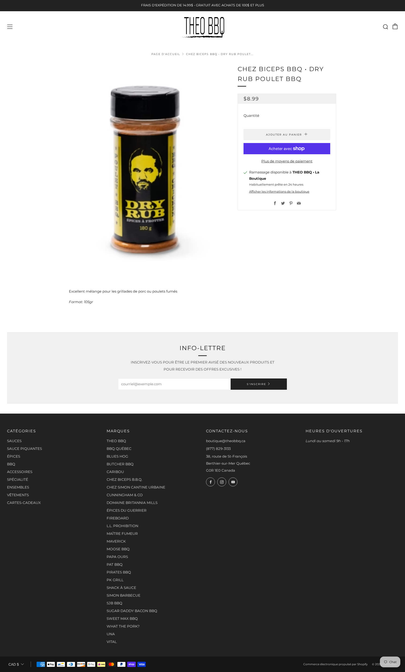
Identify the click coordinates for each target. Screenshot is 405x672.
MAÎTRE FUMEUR (122, 533)
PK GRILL (115, 580)
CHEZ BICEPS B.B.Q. (124, 479)
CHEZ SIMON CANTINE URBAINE (136, 487)
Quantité (251, 115)
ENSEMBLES (18, 487)
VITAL (112, 641)
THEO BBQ (116, 441)
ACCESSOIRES (19, 472)
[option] (146, 169)
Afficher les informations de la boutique (279, 191)
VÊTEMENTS (18, 495)
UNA (111, 634)
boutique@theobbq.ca (225, 441)
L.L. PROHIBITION (122, 526)
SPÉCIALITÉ (17, 479)
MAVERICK (116, 541)
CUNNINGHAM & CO (125, 495)
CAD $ (13, 664)
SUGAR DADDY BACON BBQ (132, 611)
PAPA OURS (117, 556)
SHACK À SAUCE (121, 587)
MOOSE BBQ (118, 549)
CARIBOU (115, 472)
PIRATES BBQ (119, 572)
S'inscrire (256, 384)
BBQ (11, 464)
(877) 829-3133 (218, 448)
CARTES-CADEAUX (24, 502)
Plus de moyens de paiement (286, 161)
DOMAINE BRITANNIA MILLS (132, 502)
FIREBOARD (118, 518)
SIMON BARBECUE (123, 595)
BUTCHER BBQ (120, 464)
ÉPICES (13, 456)
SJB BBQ (114, 603)
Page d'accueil (165, 54)
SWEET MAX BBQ (122, 618)
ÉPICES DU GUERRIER (126, 510)
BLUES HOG (117, 456)
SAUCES (14, 441)
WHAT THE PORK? (123, 626)
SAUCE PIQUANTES (24, 448)
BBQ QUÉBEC (119, 448)
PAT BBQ (115, 564)
